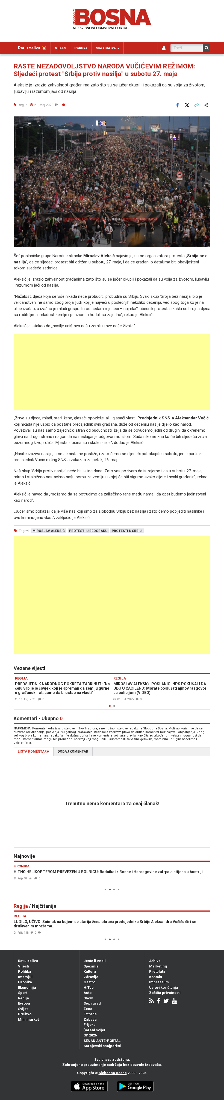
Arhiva (155, 961)
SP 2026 (90, 1035)
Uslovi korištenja (163, 987)
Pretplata (157, 971)
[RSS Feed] (151, 1001)
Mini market (28, 1019)
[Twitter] (166, 1001)
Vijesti (60, 48)
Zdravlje (91, 977)
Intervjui (25, 977)
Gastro (89, 982)
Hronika (25, 982)
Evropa (24, 1003)
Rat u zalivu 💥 (32, 48)
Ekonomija (27, 987)
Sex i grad (92, 1003)
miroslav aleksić (49, 531)
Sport (22, 993)
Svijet (23, 1009)
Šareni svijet (94, 1030)
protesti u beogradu (88, 531)
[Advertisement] (112, 372)
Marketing (158, 966)
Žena (88, 1009)
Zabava (90, 1019)
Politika (80, 48)
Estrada (90, 1014)
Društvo (24, 1014)
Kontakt (155, 977)
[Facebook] (158, 1001)
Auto (88, 993)
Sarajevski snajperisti (102, 1046)
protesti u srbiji (127, 531)
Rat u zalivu (28, 961)
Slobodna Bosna (113, 1073)
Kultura (90, 971)
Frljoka (90, 1025)
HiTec (89, 987)
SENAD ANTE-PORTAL (102, 1041)
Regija (23, 998)
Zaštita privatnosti (165, 993)
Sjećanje (91, 966)
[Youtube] (174, 1001)
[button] (205, 121)
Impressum (159, 982)
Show (88, 998)
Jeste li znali (95, 961)
